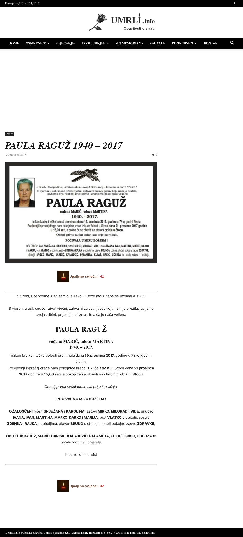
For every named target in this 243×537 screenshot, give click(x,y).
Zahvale (157, 43)
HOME (14, 43)
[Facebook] (234, 3)
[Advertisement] (121, 88)
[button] (232, 43)
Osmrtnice (36, 43)
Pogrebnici (182, 43)
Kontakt (212, 43)
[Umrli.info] (121, 22)
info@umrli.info (146, 532)
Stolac (10, 133)
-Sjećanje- (65, 43)
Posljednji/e (93, 43)
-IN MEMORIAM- (129, 43)
